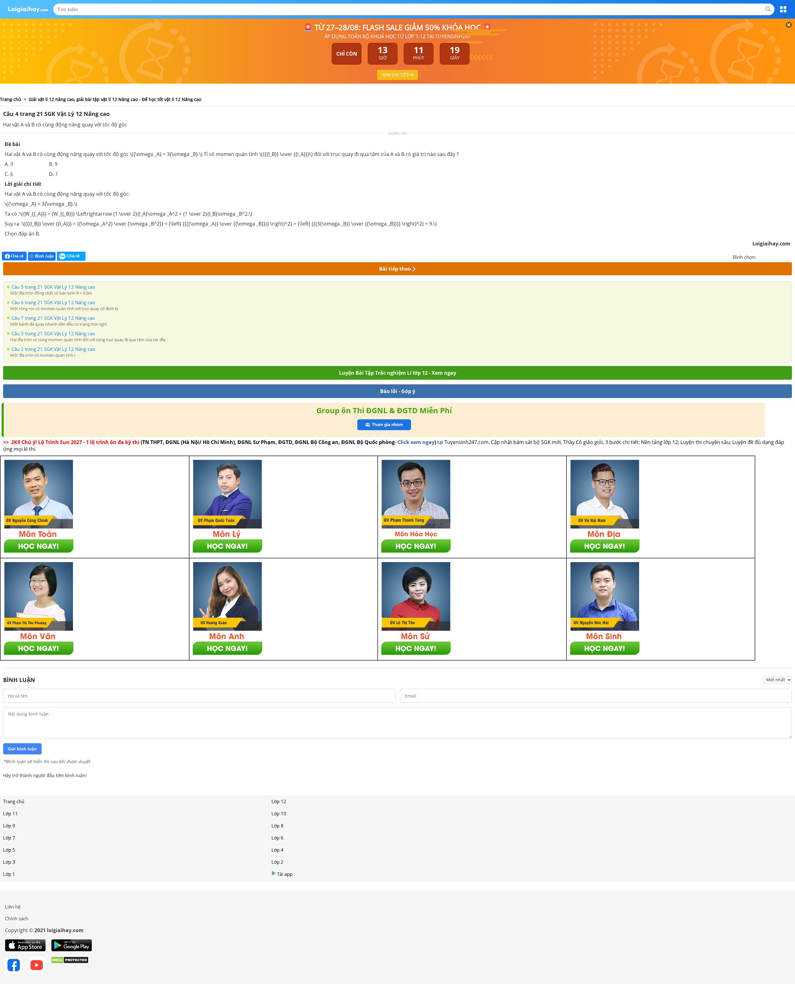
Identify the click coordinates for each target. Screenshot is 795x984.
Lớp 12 (278, 801)
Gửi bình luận (22, 748)
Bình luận (44, 256)
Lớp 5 (9, 850)
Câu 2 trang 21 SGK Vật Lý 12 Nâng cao (53, 349)
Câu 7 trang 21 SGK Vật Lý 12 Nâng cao (53, 318)
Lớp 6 (277, 838)
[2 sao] (768, 256)
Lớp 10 (278, 813)
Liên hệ (12, 907)
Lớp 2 (277, 862)
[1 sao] (761, 256)
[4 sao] (783, 256)
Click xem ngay (416, 442)
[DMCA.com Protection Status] (70, 965)
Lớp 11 (10, 813)
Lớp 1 (9, 874)
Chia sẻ (17, 256)
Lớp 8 (277, 825)
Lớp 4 (277, 850)
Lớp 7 (9, 838)
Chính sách (16, 918)
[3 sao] (775, 256)
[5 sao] (790, 256)
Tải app (285, 874)
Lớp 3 (9, 862)
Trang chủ (13, 801)
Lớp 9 (9, 825)
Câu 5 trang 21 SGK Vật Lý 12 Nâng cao (53, 287)
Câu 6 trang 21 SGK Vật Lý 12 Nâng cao (53, 302)
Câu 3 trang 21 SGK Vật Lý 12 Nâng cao (53, 333)
